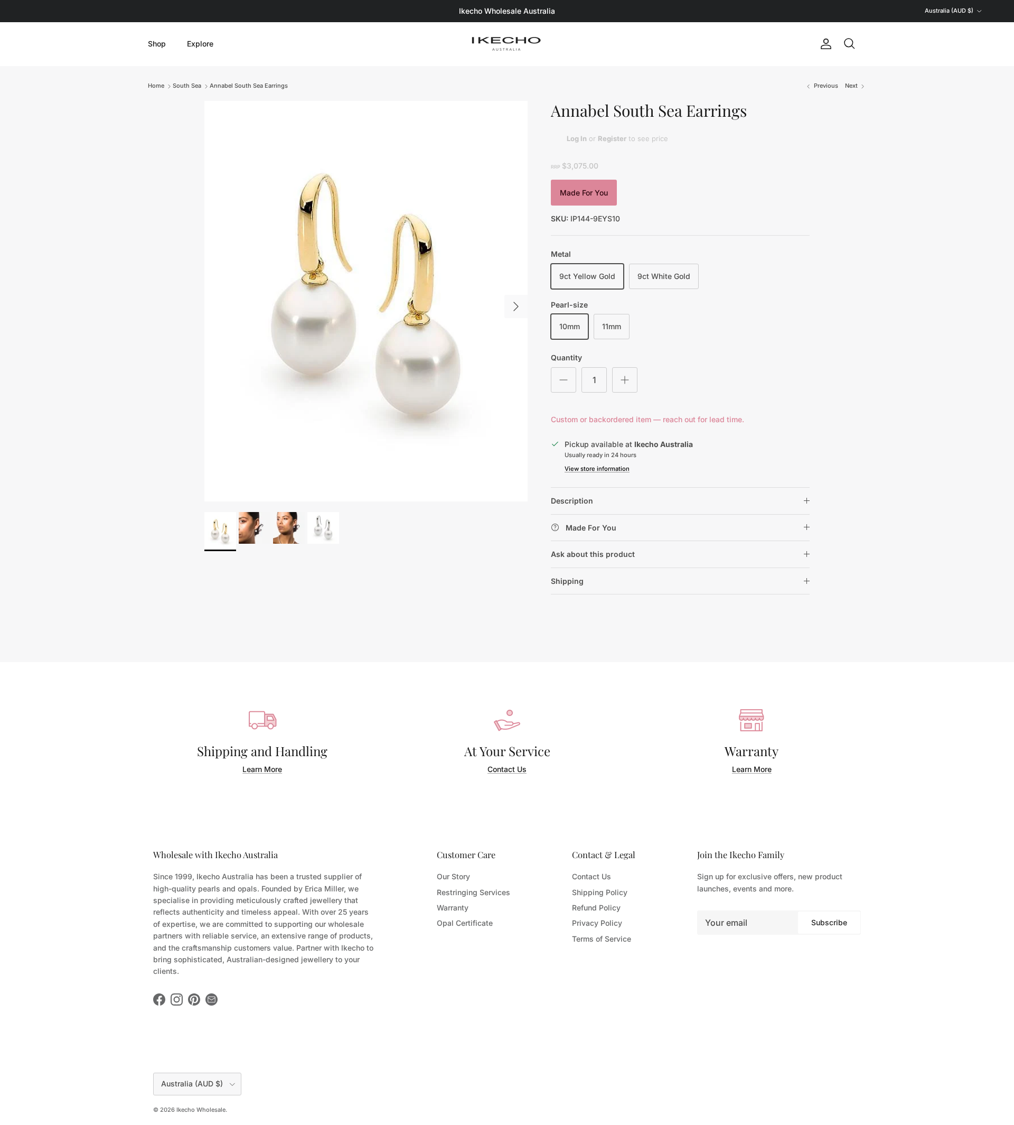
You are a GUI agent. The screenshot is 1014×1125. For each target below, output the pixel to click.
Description (572, 500)
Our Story (453, 876)
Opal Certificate (465, 922)
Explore (200, 43)
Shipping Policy (599, 892)
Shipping (567, 581)
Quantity (566, 357)
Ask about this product (593, 554)
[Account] (823, 44)
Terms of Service (601, 938)
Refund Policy (596, 907)
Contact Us (507, 769)
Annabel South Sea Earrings (249, 85)
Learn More (262, 769)
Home (156, 85)
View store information (597, 468)
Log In (577, 138)
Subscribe (829, 922)
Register (612, 138)
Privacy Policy (597, 922)
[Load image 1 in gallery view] (366, 301)
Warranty (452, 907)
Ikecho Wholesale (201, 1109)
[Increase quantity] (624, 380)
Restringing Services (473, 892)
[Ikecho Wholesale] (507, 44)
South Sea (187, 85)
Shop (157, 43)
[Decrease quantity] (563, 380)
